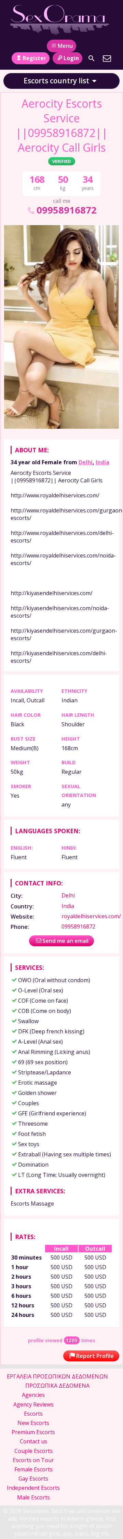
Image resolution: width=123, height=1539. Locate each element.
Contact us (33, 1441)
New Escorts (33, 1423)
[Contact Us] (107, 58)
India (102, 462)
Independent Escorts (33, 1488)
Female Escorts (33, 1469)
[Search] (91, 58)
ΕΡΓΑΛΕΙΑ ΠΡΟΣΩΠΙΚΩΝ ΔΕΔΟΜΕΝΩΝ (57, 1376)
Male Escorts (33, 1497)
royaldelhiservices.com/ (91, 916)
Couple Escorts (33, 1451)
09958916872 (67, 210)
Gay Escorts (33, 1478)
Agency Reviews (33, 1404)
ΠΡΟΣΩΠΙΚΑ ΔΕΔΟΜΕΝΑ (57, 1385)
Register (34, 58)
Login (71, 58)
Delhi (86, 462)
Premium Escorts (33, 1432)
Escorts (33, 1413)
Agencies (33, 1395)
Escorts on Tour (33, 1460)
